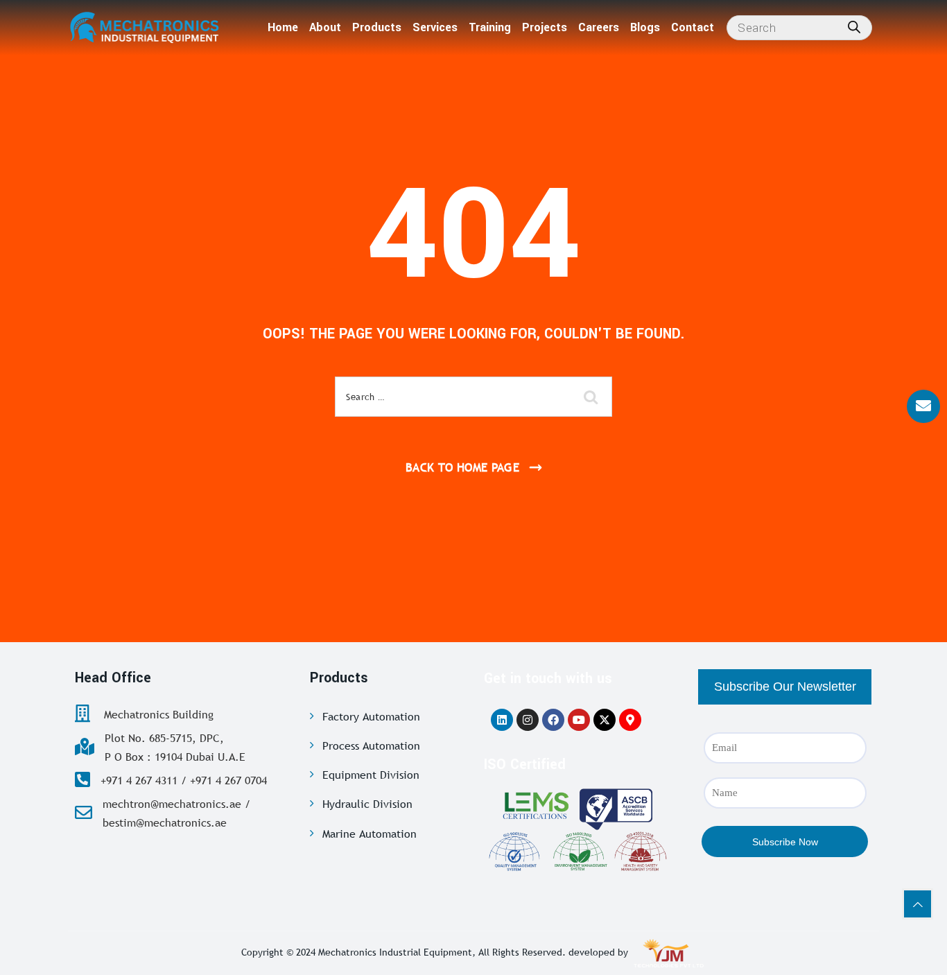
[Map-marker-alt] (630, 720)
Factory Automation (371, 716)
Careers (598, 27)
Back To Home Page (463, 468)
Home (283, 27)
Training (490, 27)
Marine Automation (369, 833)
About (325, 27)
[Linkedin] (502, 720)
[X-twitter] (604, 720)
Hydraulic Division (367, 803)
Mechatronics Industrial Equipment (395, 952)
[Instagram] (527, 720)
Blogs (645, 27)
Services (435, 27)
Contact (692, 27)
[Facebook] (553, 720)
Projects (544, 27)
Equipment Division (370, 774)
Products (376, 27)
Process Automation (371, 745)
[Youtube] (579, 720)
